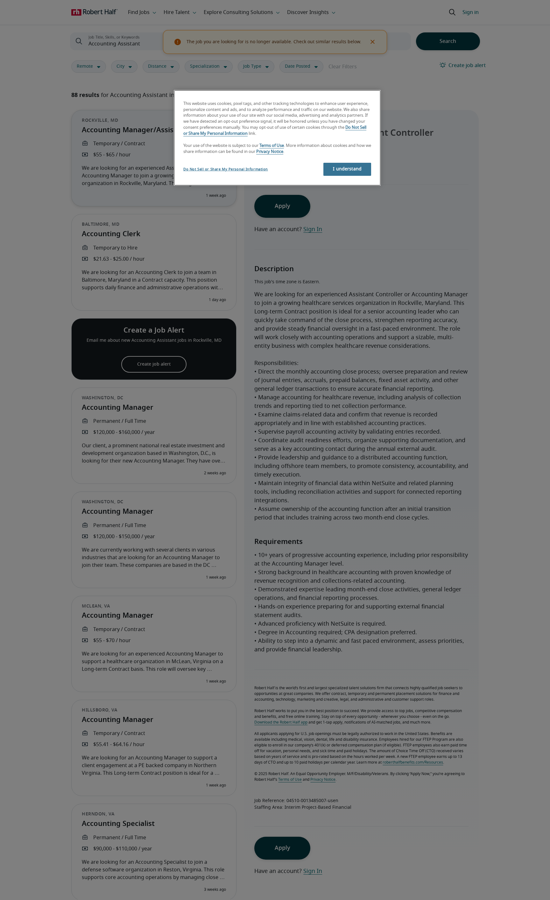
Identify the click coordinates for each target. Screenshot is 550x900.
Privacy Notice (269, 152)
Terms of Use (271, 146)
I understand (347, 169)
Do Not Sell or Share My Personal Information (225, 169)
